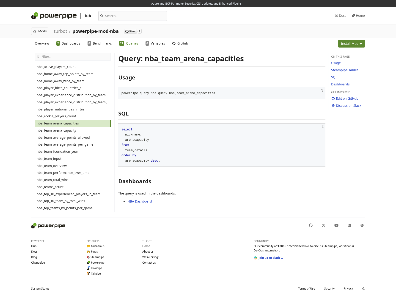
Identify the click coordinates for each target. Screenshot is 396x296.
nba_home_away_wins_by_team (61, 81)
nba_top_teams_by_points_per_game (65, 208)
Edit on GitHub (347, 98)
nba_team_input (49, 158)
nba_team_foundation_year (57, 151)
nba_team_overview (52, 166)
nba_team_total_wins (53, 180)
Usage (336, 63)
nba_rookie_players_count (56, 116)
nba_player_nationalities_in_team (62, 109)
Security (329, 288)
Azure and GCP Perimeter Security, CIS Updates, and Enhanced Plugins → (198, 4)
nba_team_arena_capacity (56, 130)
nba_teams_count (50, 187)
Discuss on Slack (348, 105)
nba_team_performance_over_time (63, 172)
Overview (42, 43)
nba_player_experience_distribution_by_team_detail (74, 102)
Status (40, 288)
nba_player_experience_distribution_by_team (71, 95)
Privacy (348, 288)
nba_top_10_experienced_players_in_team (69, 194)
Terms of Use (306, 288)
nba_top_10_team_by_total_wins (61, 201)
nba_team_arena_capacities (58, 123)
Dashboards (340, 84)
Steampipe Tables (344, 70)
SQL (334, 77)
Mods (42, 31)
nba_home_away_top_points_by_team (65, 74)
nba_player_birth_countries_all (60, 88)
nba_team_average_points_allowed (63, 137)
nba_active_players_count (56, 67)
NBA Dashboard (139, 201)
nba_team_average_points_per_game (65, 144)
